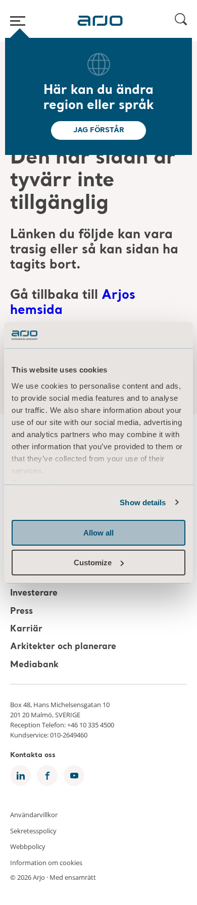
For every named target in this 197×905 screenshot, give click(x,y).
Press (21, 611)
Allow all (98, 532)
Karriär (26, 629)
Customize (93, 562)
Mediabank (34, 665)
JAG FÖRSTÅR (98, 130)
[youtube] (74, 775)
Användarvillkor (34, 814)
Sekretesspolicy (33, 830)
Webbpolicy (27, 846)
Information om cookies (46, 862)
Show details (143, 502)
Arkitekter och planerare (63, 647)
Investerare (34, 594)
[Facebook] (47, 775)
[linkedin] (20, 775)
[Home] (100, 21)
